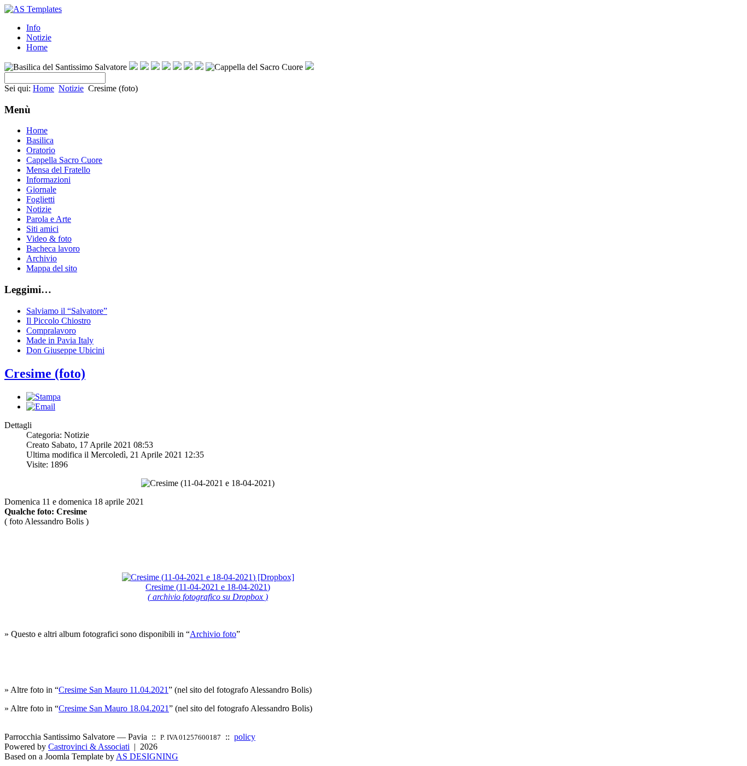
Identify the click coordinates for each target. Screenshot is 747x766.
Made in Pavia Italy (60, 340)
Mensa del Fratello (58, 169)
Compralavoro (51, 330)
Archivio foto (213, 634)
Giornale (41, 189)
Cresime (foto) (44, 373)
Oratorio (40, 150)
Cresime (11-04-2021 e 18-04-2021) (207, 591)
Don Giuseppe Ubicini (65, 350)
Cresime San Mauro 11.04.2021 (113, 689)
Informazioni (48, 179)
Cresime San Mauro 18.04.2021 (114, 708)
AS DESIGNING (147, 756)
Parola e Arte (48, 219)
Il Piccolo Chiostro (58, 320)
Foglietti (40, 199)
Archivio (41, 258)
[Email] (40, 406)
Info (33, 27)
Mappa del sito (51, 268)
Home (37, 47)
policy (244, 736)
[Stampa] (43, 396)
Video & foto (49, 238)
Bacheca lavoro (53, 248)
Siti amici (42, 228)
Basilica (40, 140)
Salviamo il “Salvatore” (66, 310)
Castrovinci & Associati (89, 746)
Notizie (38, 37)
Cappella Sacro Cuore (64, 160)
